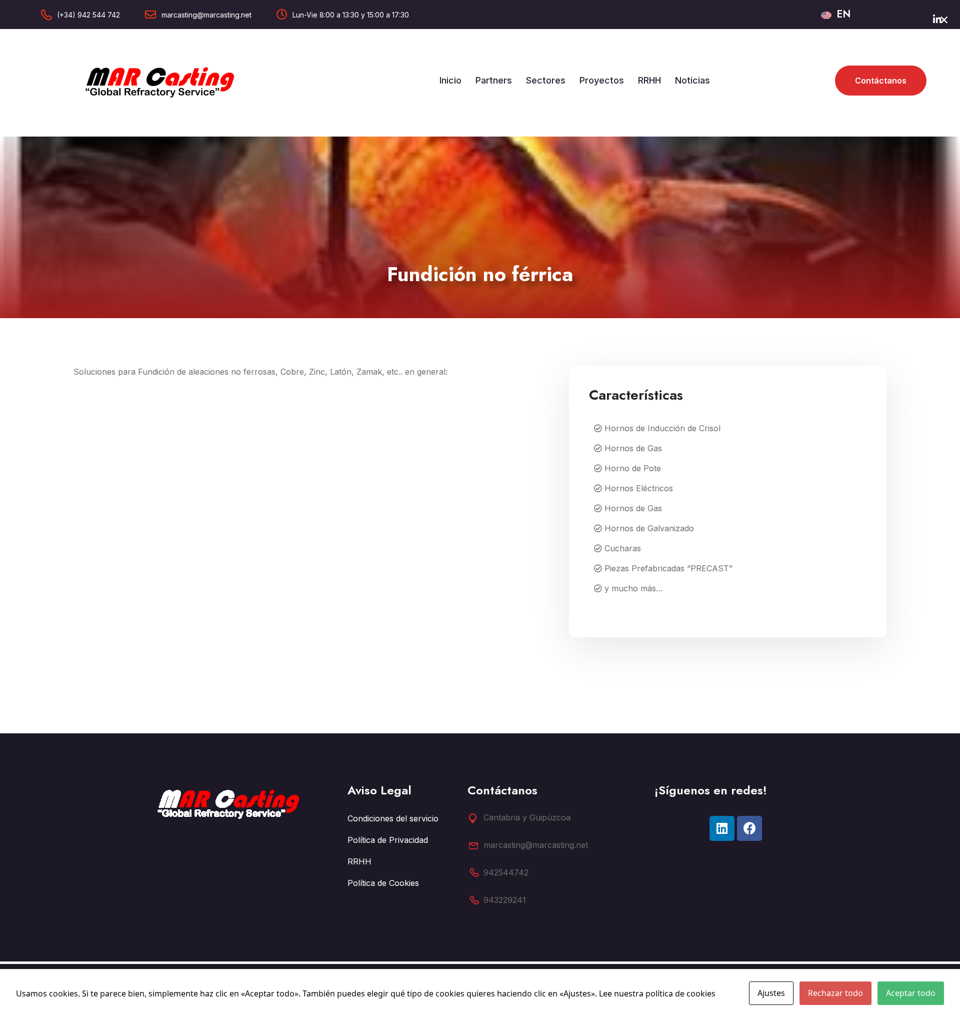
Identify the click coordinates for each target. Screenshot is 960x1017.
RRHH (649, 80)
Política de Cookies (383, 883)
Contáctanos (880, 81)
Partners (494, 80)
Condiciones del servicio (393, 818)
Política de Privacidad (388, 840)
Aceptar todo (911, 992)
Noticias (692, 80)
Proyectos (602, 80)
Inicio (451, 80)
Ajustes (771, 992)
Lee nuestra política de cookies (657, 993)
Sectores (546, 80)
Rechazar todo (835, 992)
